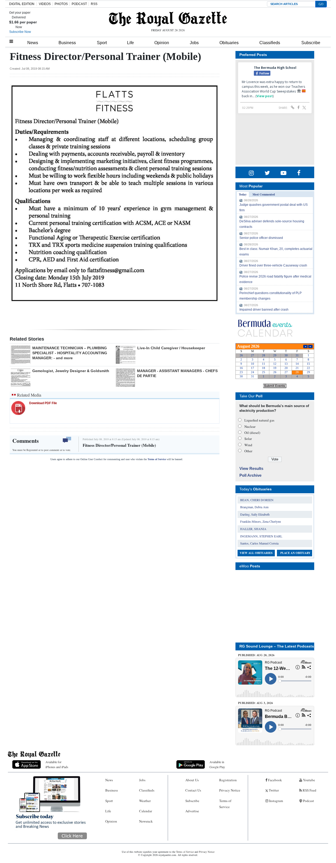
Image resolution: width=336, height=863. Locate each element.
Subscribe (310, 42)
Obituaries (229, 42)
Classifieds (269, 42)
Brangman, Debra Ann (254, 507)
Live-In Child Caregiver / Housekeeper (171, 348)
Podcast (308, 800)
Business (67, 42)
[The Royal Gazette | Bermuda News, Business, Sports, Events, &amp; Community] (168, 19)
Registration (228, 780)
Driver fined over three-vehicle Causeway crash (273, 265)
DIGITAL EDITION (21, 4)
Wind (248, 445)
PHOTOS (61, 4)
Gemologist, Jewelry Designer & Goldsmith (70, 371)
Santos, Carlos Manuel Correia (259, 543)
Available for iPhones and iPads (56, 764)
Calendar (145, 811)
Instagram (275, 800)
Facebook (274, 780)
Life (130, 42)
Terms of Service (157, 459)
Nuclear (249, 426)
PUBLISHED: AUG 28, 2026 (256, 655)
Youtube (308, 780)
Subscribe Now (20, 32)
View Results (251, 468)
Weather (145, 800)
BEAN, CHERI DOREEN (257, 500)
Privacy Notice (229, 790)
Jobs (194, 42)
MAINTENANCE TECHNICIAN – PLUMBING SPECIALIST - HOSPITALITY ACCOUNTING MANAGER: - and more (69, 353)
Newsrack (146, 821)
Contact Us (193, 790)
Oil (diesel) (252, 432)
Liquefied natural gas (259, 420)
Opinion (161, 42)
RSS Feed (309, 790)
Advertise (192, 811)
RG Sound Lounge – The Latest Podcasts (276, 646)
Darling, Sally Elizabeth (255, 514)
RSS (94, 4)
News (32, 42)
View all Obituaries (256, 553)
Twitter (273, 790)
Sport (102, 42)
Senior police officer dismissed (261, 238)
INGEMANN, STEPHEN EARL (261, 536)
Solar (248, 438)
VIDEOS (45, 4)
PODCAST (79, 4)
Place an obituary (295, 553)
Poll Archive (250, 475)
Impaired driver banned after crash (263, 309)
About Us (192, 780)
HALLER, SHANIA (253, 529)
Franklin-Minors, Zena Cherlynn (260, 521)
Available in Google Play (217, 764)
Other (248, 451)
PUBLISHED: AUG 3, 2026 (255, 703)
